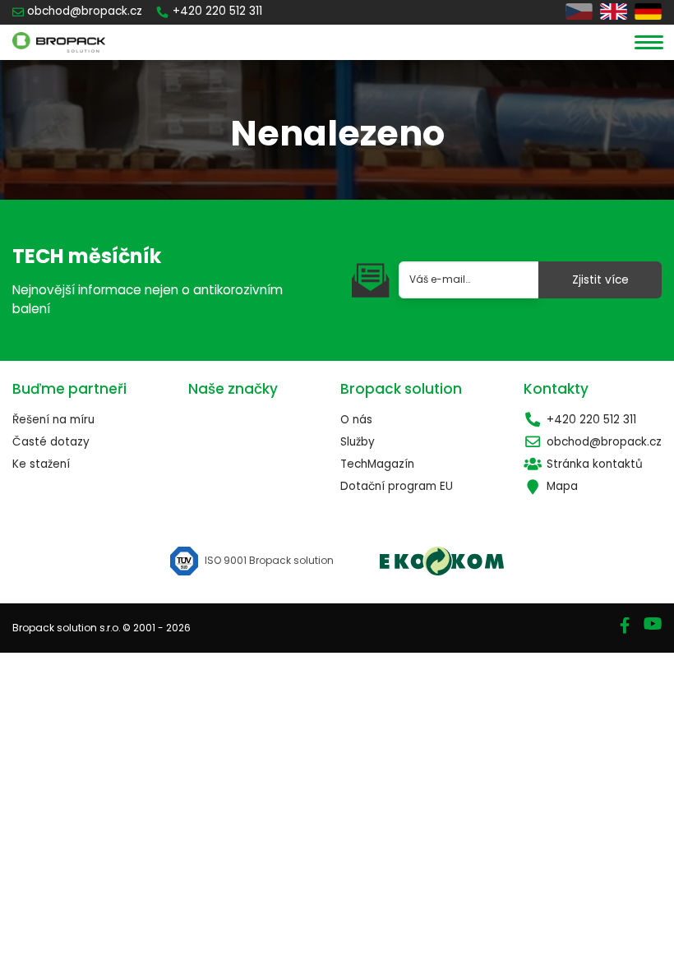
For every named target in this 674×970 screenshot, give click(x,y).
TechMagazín (377, 464)
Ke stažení (41, 464)
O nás (356, 419)
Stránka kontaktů (595, 464)
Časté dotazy (51, 442)
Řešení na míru (53, 419)
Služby (357, 442)
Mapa (562, 486)
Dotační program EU (396, 486)
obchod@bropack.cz (604, 442)
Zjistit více (600, 280)
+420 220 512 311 (591, 419)
